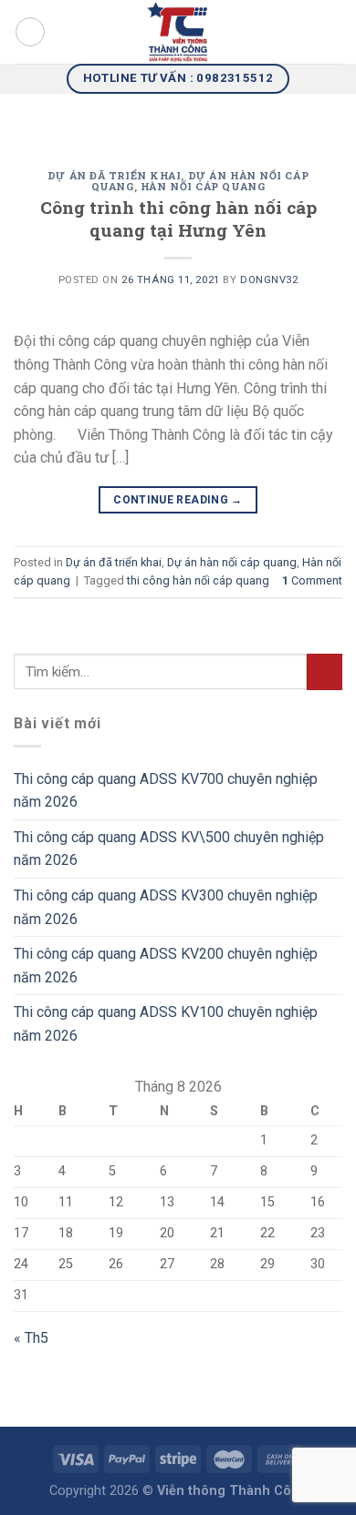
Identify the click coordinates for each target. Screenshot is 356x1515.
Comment (312, 580)
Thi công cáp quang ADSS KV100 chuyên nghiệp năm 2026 (166, 1023)
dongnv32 (269, 280)
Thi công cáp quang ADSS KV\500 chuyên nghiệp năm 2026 (169, 849)
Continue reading (178, 499)
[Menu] (30, 31)
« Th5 (31, 1338)
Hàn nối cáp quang (203, 186)
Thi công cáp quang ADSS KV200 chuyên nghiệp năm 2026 (166, 965)
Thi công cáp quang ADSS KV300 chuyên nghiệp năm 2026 (166, 907)
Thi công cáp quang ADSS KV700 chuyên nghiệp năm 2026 (166, 790)
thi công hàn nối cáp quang (198, 580)
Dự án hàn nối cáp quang (232, 562)
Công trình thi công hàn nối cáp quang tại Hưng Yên (178, 218)
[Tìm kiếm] (335, 32)
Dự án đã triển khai (114, 175)
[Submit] (324, 671)
